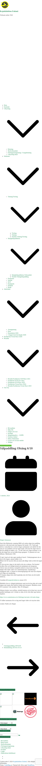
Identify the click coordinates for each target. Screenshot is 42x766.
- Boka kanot (4, 742)
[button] (23, 147)
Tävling (14, 233)
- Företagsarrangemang (7, 746)
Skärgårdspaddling (6, 445)
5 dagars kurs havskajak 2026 (17, 335)
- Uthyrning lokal (5, 748)
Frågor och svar (12, 431)
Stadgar (10, 442)
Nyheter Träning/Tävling (19, 237)
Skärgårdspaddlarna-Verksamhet (22, 275)
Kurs (9, 331)
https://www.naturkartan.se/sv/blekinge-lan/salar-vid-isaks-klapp (19, 597)
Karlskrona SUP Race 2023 (16, 382)
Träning (14, 235)
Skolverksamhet (13, 151)
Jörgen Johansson (5, 540)
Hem (5, 105)
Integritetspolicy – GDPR (16, 435)
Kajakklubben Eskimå (9, 11)
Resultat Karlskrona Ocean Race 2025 (19, 386)
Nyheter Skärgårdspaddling (20, 277)
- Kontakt (3, 749)
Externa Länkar (12, 437)
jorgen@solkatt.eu (13, 580)
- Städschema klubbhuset (7, 753)
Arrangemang (12, 329)
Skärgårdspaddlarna (14, 238)
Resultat (6, 338)
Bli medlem (11, 428)
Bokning (10, 149)
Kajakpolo (11, 284)
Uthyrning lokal (13, 154)
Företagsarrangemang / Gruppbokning (19, 153)
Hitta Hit (10, 430)
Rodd (9, 287)
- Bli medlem (4, 741)
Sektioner (7, 156)
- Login (2, 751)
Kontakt (10, 433)
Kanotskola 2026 (13, 333)
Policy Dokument (13, 439)
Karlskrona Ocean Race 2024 (17, 384)
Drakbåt (10, 285)
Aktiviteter (7, 289)
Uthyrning (7, 109)
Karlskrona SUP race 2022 (16, 380)
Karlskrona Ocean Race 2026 (13, 336)
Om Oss (6, 387)
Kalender (7, 107)
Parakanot (11, 278)
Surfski (10, 280)
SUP (9, 282)
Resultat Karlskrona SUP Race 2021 (19, 379)
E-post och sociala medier (16, 440)
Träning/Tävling (13, 196)
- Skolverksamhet (5, 744)
